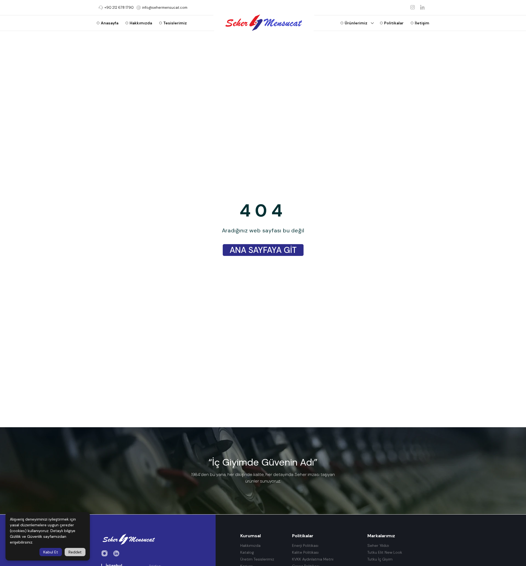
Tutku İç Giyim (380, 559)
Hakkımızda (250, 546)
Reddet (75, 552)
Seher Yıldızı (378, 546)
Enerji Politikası (305, 546)
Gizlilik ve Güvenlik (26, 536)
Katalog (247, 552)
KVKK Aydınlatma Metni (312, 559)
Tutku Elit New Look (384, 552)
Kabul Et (50, 552)
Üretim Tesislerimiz (257, 559)
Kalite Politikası (305, 552)
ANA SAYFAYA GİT (263, 250)
